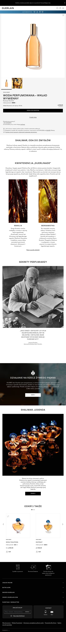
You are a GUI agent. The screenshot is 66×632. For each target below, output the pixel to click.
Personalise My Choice (50, 622)
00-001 (48, 130)
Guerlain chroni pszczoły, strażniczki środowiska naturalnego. (21, 132)
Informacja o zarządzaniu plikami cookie (33, 622)
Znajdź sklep (33, 117)
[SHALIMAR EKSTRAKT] (48, 525)
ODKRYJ (33, 493)
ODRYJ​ (33, 394)
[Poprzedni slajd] (3, 524)
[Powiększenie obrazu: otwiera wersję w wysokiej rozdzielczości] (63, 15)
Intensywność (7, 102)
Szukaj (27, 611)
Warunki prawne (6, 622)
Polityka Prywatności (17, 622)
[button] (33, 46)
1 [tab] (31, 509)
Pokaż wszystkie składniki (33, 250)
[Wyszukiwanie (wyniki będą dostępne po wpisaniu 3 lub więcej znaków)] (57, 8)
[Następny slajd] (63, 524)
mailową (22, 124)
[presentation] (31, 509)
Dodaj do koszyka (33, 110)
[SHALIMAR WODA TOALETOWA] (18, 525)
